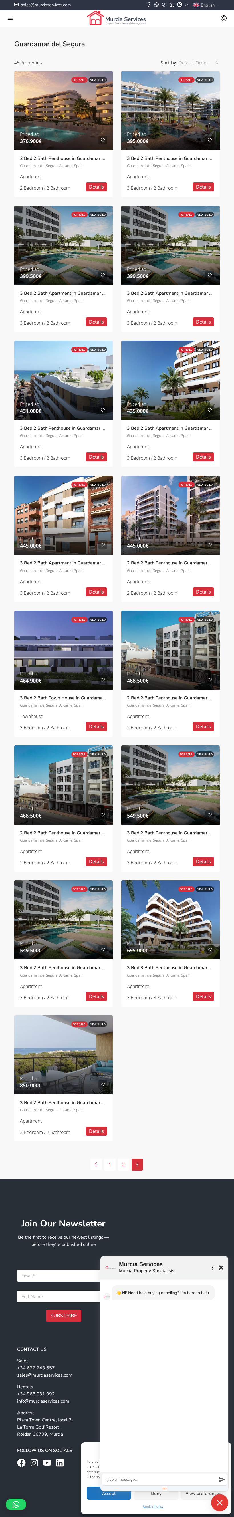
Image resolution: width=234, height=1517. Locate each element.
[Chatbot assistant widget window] (164, 1373)
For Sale (79, 80)
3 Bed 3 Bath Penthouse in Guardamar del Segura (179, 968)
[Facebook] (21, 1463)
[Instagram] (34, 1463)
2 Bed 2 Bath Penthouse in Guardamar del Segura (72, 158)
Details (96, 187)
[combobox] (198, 63)
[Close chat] (219, 1502)
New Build (98, 80)
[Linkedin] (60, 1463)
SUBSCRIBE (63, 1315)
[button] (16, 1504)
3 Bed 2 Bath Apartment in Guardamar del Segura (72, 293)
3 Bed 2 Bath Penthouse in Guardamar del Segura (179, 158)
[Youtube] (47, 1463)
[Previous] (96, 1164)
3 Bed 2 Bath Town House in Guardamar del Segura (74, 698)
